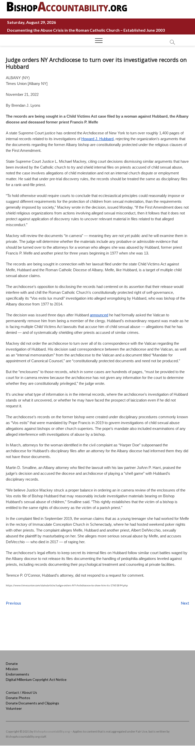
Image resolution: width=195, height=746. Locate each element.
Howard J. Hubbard (97, 139)
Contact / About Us (21, 692)
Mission (12, 669)
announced (99, 315)
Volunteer (14, 708)
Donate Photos (18, 698)
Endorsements (17, 674)
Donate (12, 663)
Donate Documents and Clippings (32, 703)
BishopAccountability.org (52, 731)
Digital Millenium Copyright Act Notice (36, 679)
